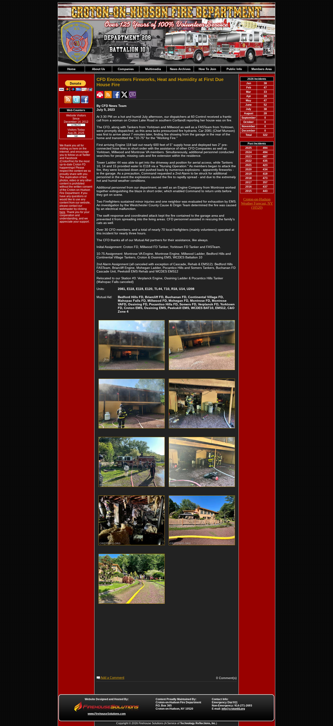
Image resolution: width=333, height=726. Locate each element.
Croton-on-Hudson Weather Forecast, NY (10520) (257, 203)
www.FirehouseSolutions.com (107, 713)
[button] (98, 68)
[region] (166, 69)
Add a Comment (112, 678)
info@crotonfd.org (233, 708)
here (62, 212)
